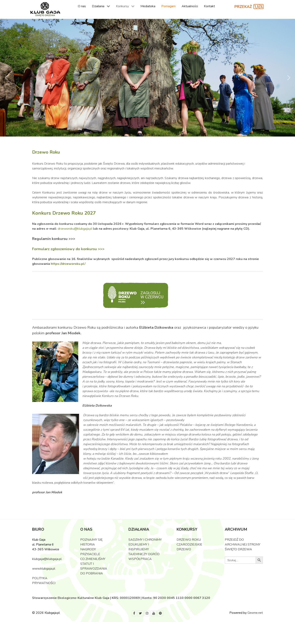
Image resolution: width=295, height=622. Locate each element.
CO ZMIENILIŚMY (92, 559)
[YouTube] (154, 613)
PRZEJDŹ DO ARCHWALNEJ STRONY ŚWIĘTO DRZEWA (242, 544)
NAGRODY (88, 549)
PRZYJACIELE (90, 554)
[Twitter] (140, 613)
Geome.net (255, 613)
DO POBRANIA (91, 573)
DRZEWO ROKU (189, 539)
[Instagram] (147, 613)
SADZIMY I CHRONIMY (145, 539)
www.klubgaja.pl (43, 568)
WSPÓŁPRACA (140, 559)
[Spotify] (160, 613)
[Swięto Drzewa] (45, 9)
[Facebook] (134, 613)
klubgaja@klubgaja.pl (47, 559)
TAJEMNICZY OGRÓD (144, 554)
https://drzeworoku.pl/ (68, 264)
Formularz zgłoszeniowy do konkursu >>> (68, 248)
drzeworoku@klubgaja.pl (75, 228)
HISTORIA (87, 544)
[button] (6, 77)
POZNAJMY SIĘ (91, 539)
